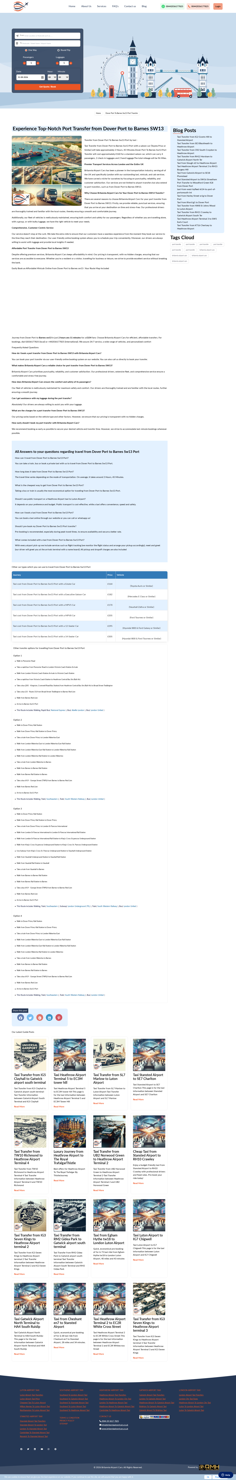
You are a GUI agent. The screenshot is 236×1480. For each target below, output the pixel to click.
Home (72, 6)
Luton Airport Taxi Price (30, 1399)
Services (101, 6)
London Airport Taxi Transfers (191, 1395)
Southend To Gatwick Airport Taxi (74, 1399)
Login (218, 6)
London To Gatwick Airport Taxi (152, 1399)
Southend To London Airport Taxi (73, 1395)
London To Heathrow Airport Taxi (113, 1403)
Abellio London (78, 710)
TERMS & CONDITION (69, 1418)
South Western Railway (75, 799)
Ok (208, 1477)
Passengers (28, 57)
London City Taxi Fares (188, 1399)
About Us (86, 6)
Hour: (50, 71)
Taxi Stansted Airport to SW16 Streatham (197, 179)
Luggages (60, 57)
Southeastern (52, 799)
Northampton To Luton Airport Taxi (35, 1410)
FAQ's (115, 6)
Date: (18, 71)
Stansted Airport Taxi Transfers (32, 1421)
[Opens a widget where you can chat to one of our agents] (225, 1475)
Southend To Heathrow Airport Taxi (74, 1410)
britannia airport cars (207, 250)
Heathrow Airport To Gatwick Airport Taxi (116, 1407)
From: (22, 35)
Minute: (61, 71)
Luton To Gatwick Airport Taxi (191, 1410)
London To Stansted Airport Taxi (33, 1429)
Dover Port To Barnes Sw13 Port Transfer (122, 113)
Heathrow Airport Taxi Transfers (112, 1395)
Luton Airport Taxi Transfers (31, 1395)
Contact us (130, 6)
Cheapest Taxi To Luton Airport (33, 1403)
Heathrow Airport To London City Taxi (115, 1399)
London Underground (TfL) (79, 906)
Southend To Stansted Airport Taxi (74, 1403)
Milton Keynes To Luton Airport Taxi (35, 1407)
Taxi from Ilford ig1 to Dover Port (193, 202)
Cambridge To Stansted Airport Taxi (34, 1433)
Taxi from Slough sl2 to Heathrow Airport (197, 163)
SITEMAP (64, 1424)
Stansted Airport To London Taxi (33, 1425)
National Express (58, 710)
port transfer (176, 244)
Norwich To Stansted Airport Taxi (34, 1437)
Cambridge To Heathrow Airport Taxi (114, 1410)
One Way (32, 50)
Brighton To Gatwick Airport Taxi (152, 1407)
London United (97, 710)
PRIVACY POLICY (67, 1421)
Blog (144, 6)
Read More (19, 1107)
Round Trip (65, 50)
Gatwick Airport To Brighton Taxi (152, 1410)
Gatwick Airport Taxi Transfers (151, 1395)
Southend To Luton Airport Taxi (73, 1407)
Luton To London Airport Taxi (191, 1407)
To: (21, 43)
